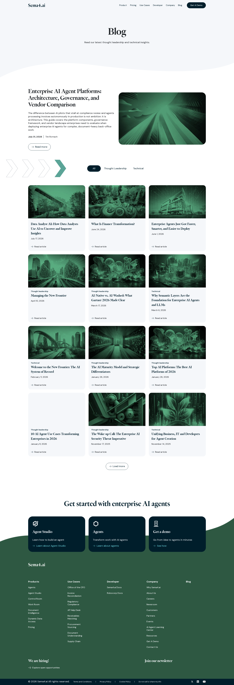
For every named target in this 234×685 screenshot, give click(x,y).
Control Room (35, 598)
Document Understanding (75, 634)
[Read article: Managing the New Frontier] (56, 271)
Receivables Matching (73, 617)
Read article (40, 246)
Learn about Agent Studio (51, 545)
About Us (151, 593)
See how (162, 545)
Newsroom (152, 604)
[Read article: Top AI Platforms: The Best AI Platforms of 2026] (177, 342)
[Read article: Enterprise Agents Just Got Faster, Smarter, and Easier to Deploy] (177, 201)
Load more (119, 466)
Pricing (133, 5)
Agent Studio (34, 593)
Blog (180, 5)
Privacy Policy (105, 682)
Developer (158, 5)
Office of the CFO (76, 587)
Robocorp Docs (115, 593)
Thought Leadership (115, 168)
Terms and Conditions (82, 682)
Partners (151, 615)
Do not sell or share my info (150, 682)
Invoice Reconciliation (74, 594)
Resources (152, 635)
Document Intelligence (33, 611)
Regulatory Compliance (73, 603)
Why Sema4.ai (153, 587)
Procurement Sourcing (74, 626)
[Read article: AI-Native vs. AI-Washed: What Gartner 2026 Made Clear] (117, 271)
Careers (150, 598)
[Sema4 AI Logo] (36, 5)
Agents (31, 587)
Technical (138, 168)
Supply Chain (74, 641)
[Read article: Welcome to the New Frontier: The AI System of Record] (56, 342)
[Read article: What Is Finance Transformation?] (117, 201)
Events (150, 621)
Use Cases (145, 5)
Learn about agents (108, 545)
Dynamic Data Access (35, 620)
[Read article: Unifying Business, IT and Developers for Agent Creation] (177, 409)
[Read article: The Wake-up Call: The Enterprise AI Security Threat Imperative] (117, 409)
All (94, 168)
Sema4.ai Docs (114, 587)
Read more (41, 146)
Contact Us (152, 647)
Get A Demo (196, 5)
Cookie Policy (125, 682)
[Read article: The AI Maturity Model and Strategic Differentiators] (117, 342)
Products (33, 581)
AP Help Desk (74, 610)
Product (123, 5)
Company (170, 5)
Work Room (34, 604)
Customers (152, 610)
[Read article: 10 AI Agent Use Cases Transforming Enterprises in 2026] (56, 409)
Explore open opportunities (45, 667)
